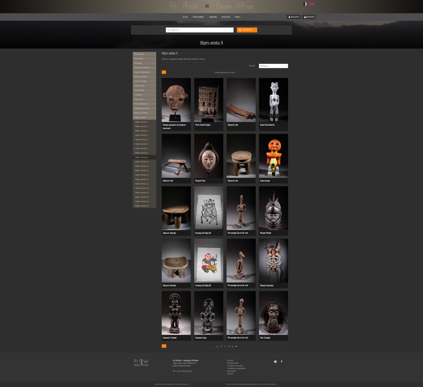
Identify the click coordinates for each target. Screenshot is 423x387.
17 (225, 346)
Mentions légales (182, 384)
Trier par (252, 66)
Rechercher (247, 30)
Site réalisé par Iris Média (267, 384)
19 (232, 346)
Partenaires (159, 384)
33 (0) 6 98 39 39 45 (184, 371)
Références (169, 384)
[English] (312, 4)
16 (221, 346)
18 (229, 346)
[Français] (305, 4)
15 (217, 346)
